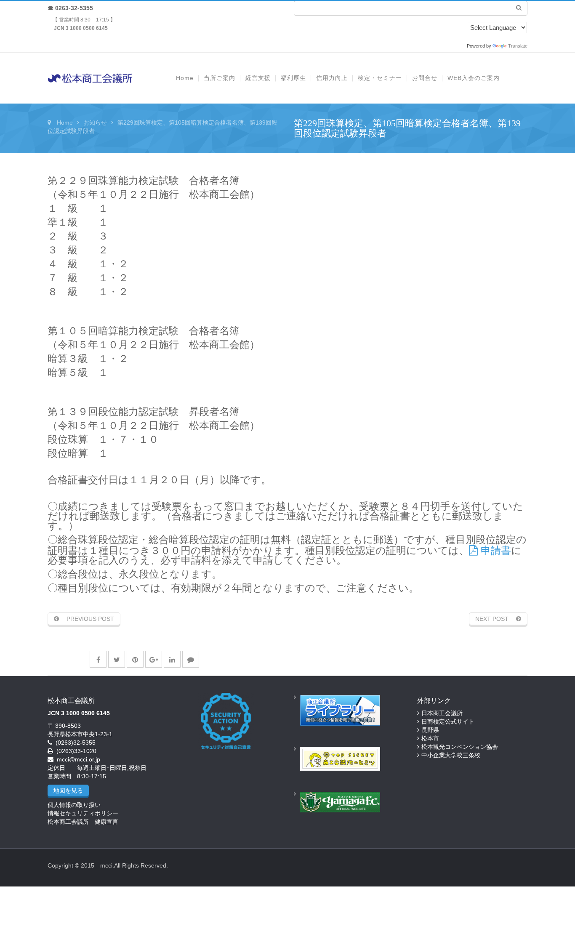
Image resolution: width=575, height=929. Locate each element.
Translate (517, 45)
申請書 (494, 550)
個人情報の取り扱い (74, 804)
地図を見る (68, 790)
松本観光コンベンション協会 (459, 746)
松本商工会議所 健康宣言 (83, 821)
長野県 (430, 730)
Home (65, 122)
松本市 (430, 738)
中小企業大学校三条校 (450, 755)
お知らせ (95, 122)
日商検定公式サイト (447, 721)
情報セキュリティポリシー (83, 813)
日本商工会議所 (442, 713)
